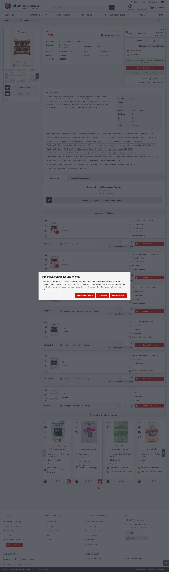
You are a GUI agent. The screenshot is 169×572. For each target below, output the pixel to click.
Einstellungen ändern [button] (85, 295)
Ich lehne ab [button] (102, 295)
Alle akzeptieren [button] (118, 295)
